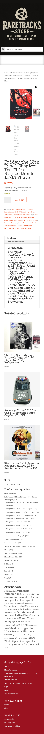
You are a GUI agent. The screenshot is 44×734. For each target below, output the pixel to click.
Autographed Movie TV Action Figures (19, 508)
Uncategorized (9, 581)
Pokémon (7, 564)
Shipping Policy (9, 722)
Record (26, 635)
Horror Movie (22, 223)
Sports (6, 574)
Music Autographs (10, 553)
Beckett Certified (13, 609)
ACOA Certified (10, 591)
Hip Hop (16, 618)
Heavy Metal (8, 618)
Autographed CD (9, 597)
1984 (36, 215)
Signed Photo (22, 225)
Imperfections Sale (11, 543)
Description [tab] (11, 238)
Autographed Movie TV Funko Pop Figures (21, 512)
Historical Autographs (12, 539)
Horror (35, 220)
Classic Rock (24, 609)
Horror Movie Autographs (21, 75)
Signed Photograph (23, 641)
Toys (6, 578)
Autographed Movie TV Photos (22, 209)
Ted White (16, 228)
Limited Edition (32, 625)
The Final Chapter (26, 228)
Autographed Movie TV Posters (17, 529)
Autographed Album (30, 594)
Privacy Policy (9, 719)
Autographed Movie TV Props (16, 532)
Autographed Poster (12, 603)
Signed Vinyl (32, 644)
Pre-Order (8, 567)
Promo (19, 635)
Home (6, 73)
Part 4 (15, 225)
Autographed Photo (27, 217)
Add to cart (19, 199)
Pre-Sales (7, 571)
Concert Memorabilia (33, 609)
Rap (22, 635)
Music (6, 550)
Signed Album (14, 638)
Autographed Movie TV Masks (16, 522)
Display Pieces (10, 612)
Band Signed (35, 606)
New (29, 632)
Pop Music (14, 635)
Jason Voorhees (33, 223)
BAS (5, 609)
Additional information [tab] (15, 242)
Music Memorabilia (11, 557)
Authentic (7, 217)
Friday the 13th (27, 220)
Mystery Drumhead (11, 560)
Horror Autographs (10, 223)
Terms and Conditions (12, 726)
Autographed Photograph (12, 220)
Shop (6, 708)
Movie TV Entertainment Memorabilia (18, 546)
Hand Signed (24, 615)
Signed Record (17, 644)
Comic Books (9, 493)
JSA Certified (8, 225)
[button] (36, 87)
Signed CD (24, 638)
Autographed (16, 217)
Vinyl (6, 647)
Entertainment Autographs (19, 613)
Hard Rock (35, 615)
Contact (7, 704)
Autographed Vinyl (21, 606)
